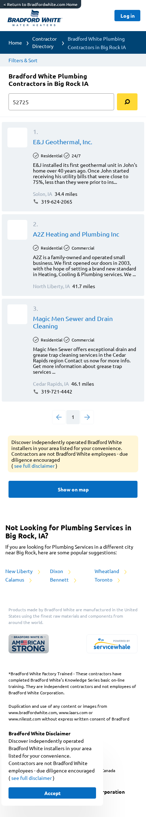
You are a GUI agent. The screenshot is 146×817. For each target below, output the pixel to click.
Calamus (15, 579)
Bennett (60, 579)
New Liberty (19, 571)
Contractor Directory (44, 42)
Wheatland (107, 571)
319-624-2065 (56, 201)
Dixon (57, 571)
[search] (127, 101)
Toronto (104, 579)
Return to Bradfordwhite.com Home (41, 4)
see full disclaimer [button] (35, 465)
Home (15, 42)
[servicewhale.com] (111, 643)
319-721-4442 (56, 391)
